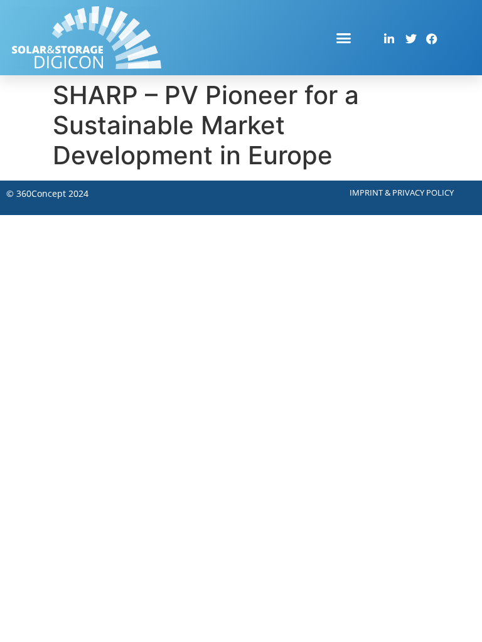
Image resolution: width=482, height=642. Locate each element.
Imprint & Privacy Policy (402, 192)
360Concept (41, 193)
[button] (344, 38)
